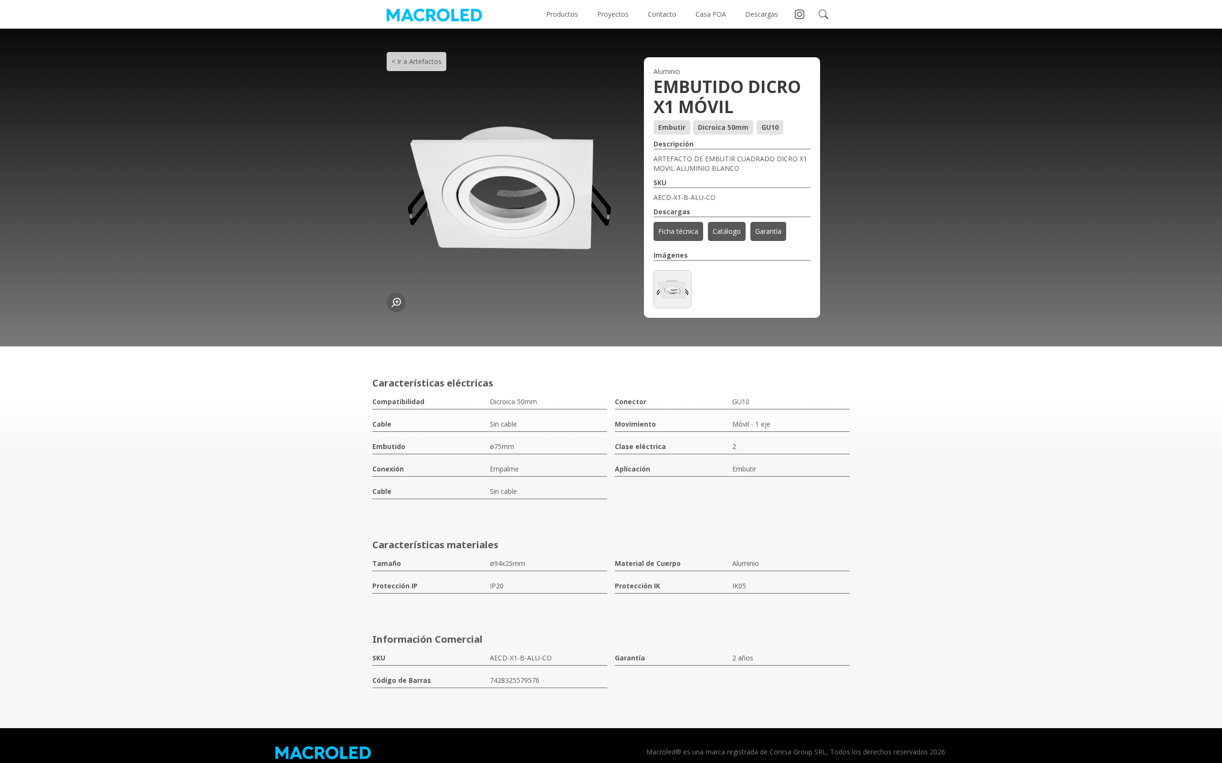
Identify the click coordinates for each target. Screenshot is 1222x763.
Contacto (662, 14)
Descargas (761, 14)
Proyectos (613, 14)
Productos (562, 14)
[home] (434, 14)
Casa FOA (710, 14)
